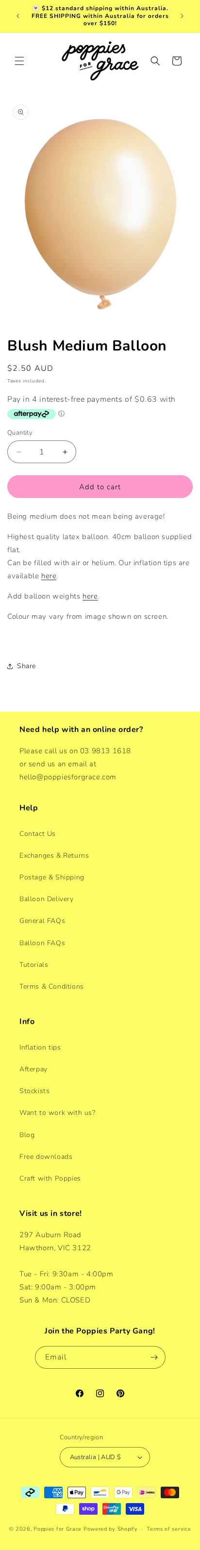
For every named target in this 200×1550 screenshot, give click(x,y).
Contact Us (37, 833)
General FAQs (42, 920)
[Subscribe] (154, 1357)
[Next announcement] (182, 16)
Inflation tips (40, 1047)
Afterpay (33, 1069)
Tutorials (33, 964)
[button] (19, 61)
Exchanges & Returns (54, 855)
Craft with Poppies (50, 1178)
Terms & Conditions (51, 986)
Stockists (34, 1091)
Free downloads (45, 1156)
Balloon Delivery (46, 899)
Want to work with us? (57, 1112)
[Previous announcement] (18, 16)
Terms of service (169, 1529)
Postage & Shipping (51, 877)
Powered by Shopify (110, 1529)
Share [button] (26, 666)
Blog (26, 1135)
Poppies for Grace (57, 1529)
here (48, 576)
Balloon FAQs (42, 943)
